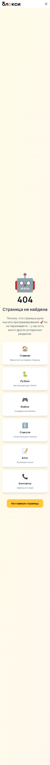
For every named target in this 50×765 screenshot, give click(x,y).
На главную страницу (25, 503)
